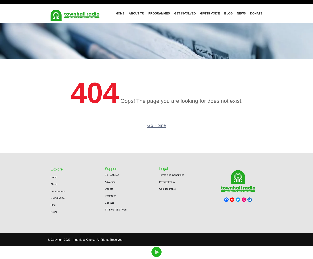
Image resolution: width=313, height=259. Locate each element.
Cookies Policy (167, 188)
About (54, 184)
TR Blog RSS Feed (116, 209)
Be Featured (112, 174)
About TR (136, 13)
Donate (256, 13)
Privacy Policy (167, 181)
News (241, 13)
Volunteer (110, 195)
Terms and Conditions (171, 174)
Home (120, 13)
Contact (109, 202)
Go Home (156, 125)
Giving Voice (210, 13)
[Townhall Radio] (75, 15)
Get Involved (185, 13)
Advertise (110, 181)
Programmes (159, 13)
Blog (228, 13)
